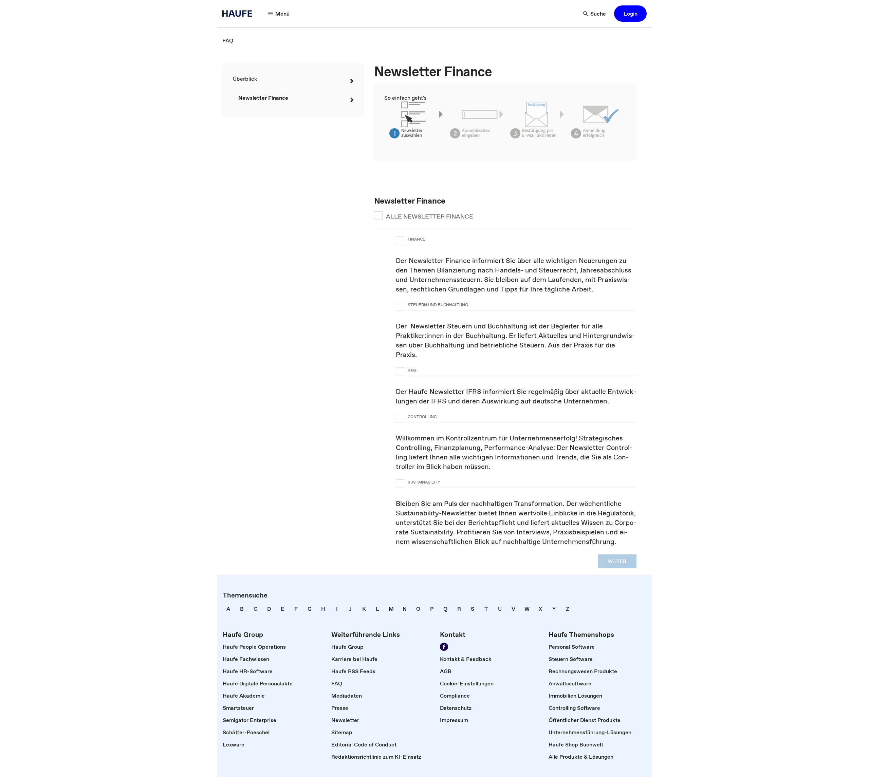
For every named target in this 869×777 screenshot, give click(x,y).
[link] (227, 40)
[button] (630, 13)
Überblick (245, 78)
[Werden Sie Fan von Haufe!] (444, 647)
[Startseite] (239, 13)
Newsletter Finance (263, 97)
